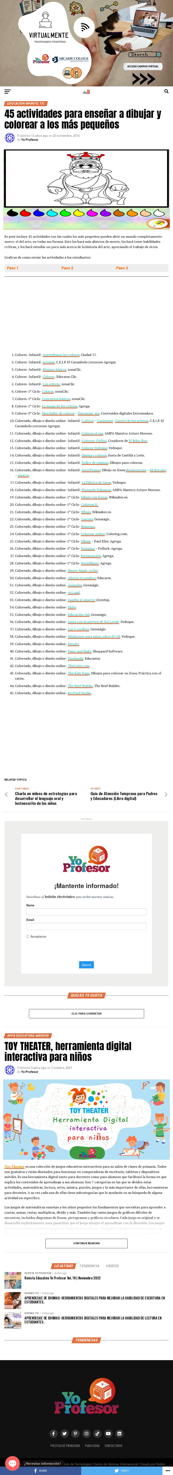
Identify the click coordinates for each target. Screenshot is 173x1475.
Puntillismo (90, 563)
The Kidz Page (78, 673)
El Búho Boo (138, 440)
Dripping (88, 548)
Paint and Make (79, 651)
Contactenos (113, 1445)
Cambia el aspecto (81, 599)
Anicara (87, 519)
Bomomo (88, 526)
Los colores (51, 384)
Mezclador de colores (58, 413)
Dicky (72, 607)
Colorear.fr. (89, 504)
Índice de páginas (95, 462)
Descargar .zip (88, 413)
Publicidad (92, 1445)
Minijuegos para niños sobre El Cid (94, 636)
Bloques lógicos (54, 369)
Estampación (91, 555)
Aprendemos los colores (61, 354)
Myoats (73, 644)
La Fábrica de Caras (96, 482)
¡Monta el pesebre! (82, 578)
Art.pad (74, 592)
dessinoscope (136, 470)
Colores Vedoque (94, 448)
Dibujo (86, 512)
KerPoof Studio (79, 693)
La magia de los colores (59, 406)
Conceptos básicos (56, 398)
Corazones (105, 420)
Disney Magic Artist (83, 570)
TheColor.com (78, 665)
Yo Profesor (29, 139)
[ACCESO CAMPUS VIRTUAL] (86, 85)
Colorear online (93, 533)
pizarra (23, 475)
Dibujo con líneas (94, 497)
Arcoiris (49, 362)
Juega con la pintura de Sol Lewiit (93, 621)
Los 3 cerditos (78, 629)
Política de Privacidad (65, 1445)
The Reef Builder (80, 685)
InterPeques (91, 470)
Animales (75, 585)
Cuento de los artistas (131, 420)
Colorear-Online (94, 440)
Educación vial (78, 614)
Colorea (87, 420)
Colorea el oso (92, 433)
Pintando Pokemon (96, 489)
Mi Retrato (158, 470)
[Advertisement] (86, 315)
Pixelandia (75, 658)
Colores (48, 376)
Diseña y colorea (94, 455)
